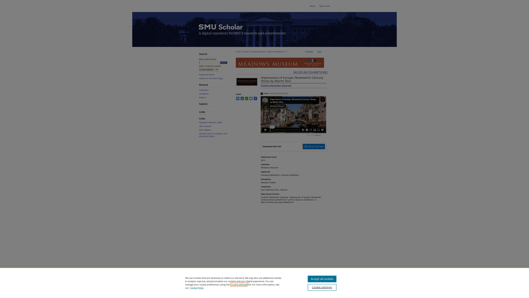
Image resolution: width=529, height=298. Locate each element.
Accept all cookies (322, 279)
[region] (264, 283)
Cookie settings (239, 284)
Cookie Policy (197, 287)
